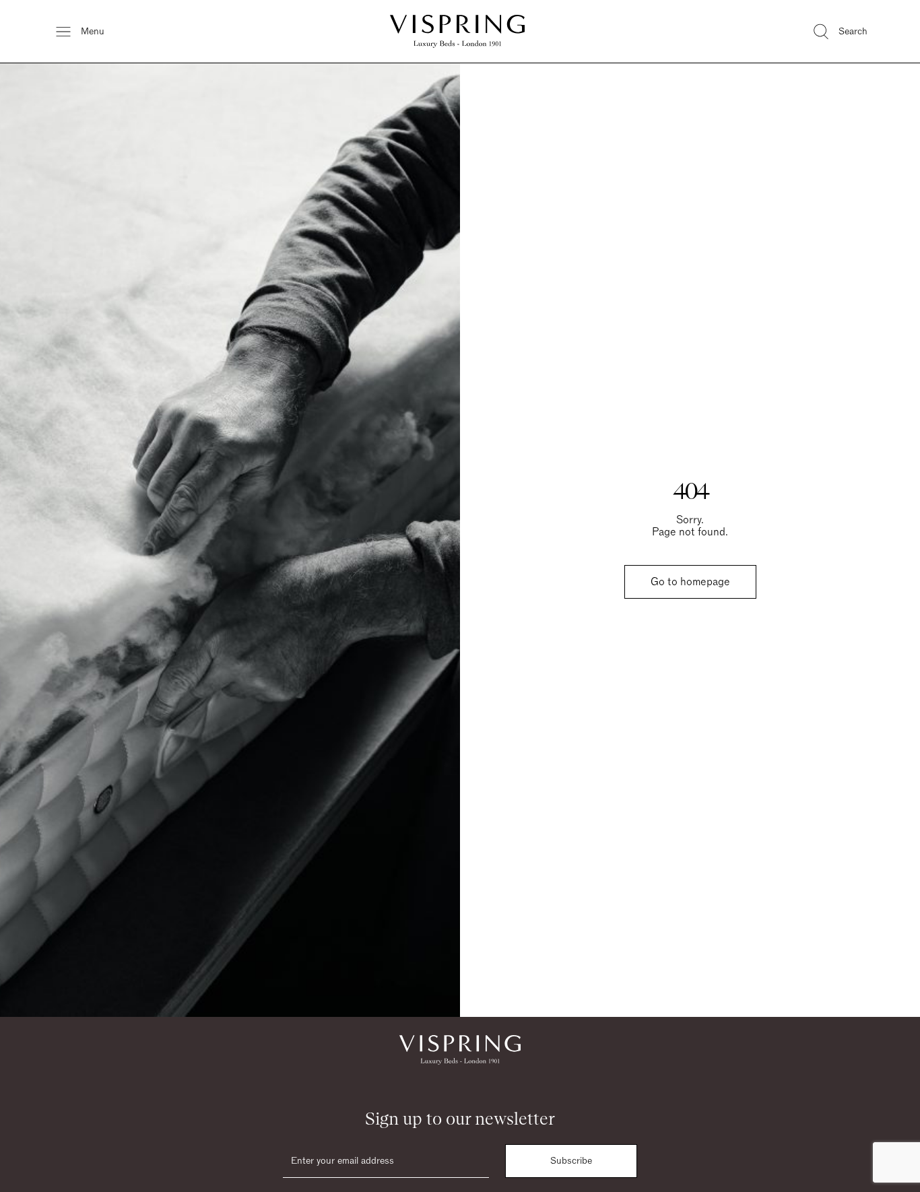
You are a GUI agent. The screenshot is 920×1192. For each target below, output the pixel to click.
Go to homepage (690, 581)
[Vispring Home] (457, 31)
